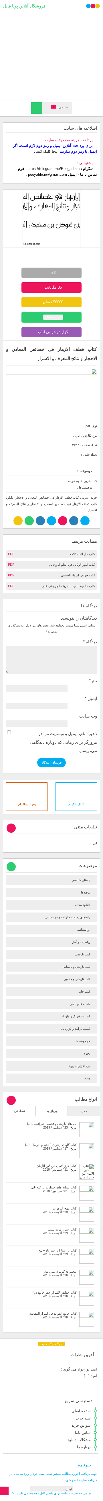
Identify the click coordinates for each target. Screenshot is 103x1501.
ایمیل (91, 698)
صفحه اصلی (81, 1411)
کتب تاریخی (82, 954)
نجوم (87, 1053)
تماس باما (83, 1432)
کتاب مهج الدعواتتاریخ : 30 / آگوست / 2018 (59, 1210)
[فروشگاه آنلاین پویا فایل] (51, 56)
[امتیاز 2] (46, 252)
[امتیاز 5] (61, 252)
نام (93, 680)
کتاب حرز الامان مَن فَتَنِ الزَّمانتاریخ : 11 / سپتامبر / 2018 (56, 1167)
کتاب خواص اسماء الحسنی (78, 575)
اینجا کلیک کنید (47, 151)
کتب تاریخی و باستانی (76, 966)
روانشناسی (83, 929)
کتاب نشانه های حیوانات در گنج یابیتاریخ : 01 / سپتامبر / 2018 (53, 1189)
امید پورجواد (87, 1369)
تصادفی (19, 1111)
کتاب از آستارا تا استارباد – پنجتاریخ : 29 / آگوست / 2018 (57, 1252)
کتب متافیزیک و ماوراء (76, 1016)
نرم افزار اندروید (79, 1065)
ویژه (87, 1078)
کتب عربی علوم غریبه (82, 481)
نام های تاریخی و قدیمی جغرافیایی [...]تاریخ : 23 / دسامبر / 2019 (51, 1125)
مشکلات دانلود (79, 1440)
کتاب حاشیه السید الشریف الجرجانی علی (68, 586)
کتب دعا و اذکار (80, 1004)
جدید (84, 1111)
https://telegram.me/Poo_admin (53, 168)
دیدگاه (90, 641)
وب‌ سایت (88, 716)
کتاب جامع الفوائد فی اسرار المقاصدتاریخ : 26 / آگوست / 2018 (52, 1315)
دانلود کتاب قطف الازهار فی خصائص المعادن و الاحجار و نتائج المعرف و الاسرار (51, 504)
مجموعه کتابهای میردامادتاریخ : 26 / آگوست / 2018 (59, 1273)
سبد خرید (83, 1418)
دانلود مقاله (82, 904)
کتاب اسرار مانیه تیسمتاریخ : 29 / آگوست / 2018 (59, 1231)
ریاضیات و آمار (81, 942)
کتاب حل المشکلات (82, 554)
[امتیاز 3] (51, 252)
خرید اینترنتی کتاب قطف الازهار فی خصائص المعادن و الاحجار (56, 497)
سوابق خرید (81, 1425)
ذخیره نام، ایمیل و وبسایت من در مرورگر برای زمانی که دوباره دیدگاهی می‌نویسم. (63, 742)
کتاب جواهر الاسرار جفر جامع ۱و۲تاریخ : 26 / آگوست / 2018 (54, 1294)
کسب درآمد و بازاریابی (75, 1028)
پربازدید (51, 1111)
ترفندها (85, 892)
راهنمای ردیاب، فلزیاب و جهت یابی (67, 917)
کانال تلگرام (76, 804)
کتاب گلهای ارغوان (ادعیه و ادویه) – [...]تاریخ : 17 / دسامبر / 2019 (50, 1146)
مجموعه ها (83, 1041)
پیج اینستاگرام (27, 804)
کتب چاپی (84, 991)
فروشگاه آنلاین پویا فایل (24, 6)
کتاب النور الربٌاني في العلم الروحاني (72, 564)
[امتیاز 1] (41, 252)
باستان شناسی (81, 880)
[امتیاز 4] (56, 252)
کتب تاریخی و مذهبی (77, 979)
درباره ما (84, 1447)
